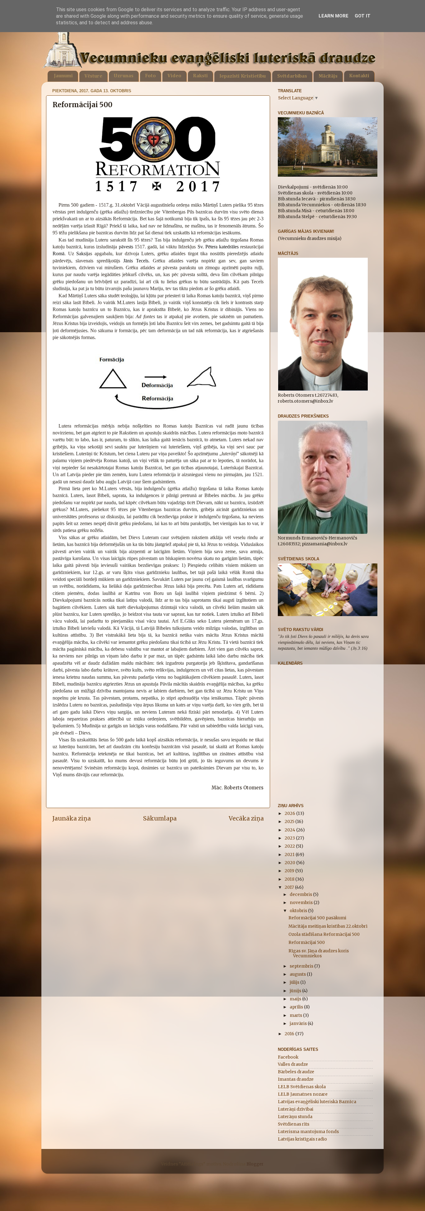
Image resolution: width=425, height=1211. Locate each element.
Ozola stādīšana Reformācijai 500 (324, 934)
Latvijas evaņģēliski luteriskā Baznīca (317, 1101)
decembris (301, 894)
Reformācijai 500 (306, 942)
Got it (363, 16)
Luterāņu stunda (295, 1116)
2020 (290, 862)
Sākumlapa (160, 818)
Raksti (200, 76)
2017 (290, 887)
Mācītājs (328, 76)
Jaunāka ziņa (71, 818)
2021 (290, 854)
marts (296, 1015)
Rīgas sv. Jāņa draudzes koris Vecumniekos (318, 953)
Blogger (254, 1164)
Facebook (288, 1057)
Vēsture (93, 76)
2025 (290, 821)
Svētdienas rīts (293, 1124)
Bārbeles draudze (296, 1072)
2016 (290, 1033)
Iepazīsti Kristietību (242, 76)
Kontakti (359, 76)
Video (174, 76)
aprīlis (297, 1007)
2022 (290, 846)
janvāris (299, 1023)
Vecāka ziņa (246, 818)
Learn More (333, 16)
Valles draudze (293, 1064)
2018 (290, 879)
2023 (290, 838)
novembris (302, 902)
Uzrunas (123, 76)
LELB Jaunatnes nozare (303, 1094)
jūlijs (295, 982)
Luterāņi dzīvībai (295, 1109)
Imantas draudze (296, 1079)
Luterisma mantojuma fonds (308, 1131)
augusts (298, 974)
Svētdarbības (292, 76)
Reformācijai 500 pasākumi (317, 918)
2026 (290, 813)
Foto (150, 76)
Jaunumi (63, 76)
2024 (290, 830)
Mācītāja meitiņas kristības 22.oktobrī (327, 926)
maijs (296, 999)
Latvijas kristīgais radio (302, 1139)
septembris (302, 966)
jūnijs (296, 990)
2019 (290, 871)
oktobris (299, 910)
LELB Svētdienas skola (302, 1086)
